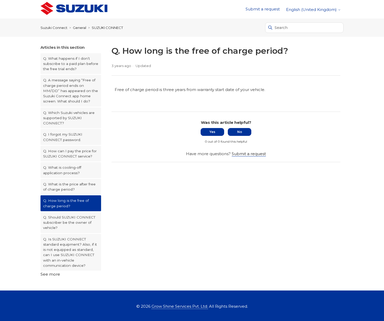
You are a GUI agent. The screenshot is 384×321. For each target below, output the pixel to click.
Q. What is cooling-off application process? (62, 170)
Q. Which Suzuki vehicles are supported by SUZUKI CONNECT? (69, 118)
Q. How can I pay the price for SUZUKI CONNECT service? (70, 153)
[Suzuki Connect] (73, 9)
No (239, 132)
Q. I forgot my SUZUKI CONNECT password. (62, 137)
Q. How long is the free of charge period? (66, 203)
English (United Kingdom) (312, 9)
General (79, 28)
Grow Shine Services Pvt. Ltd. (180, 306)
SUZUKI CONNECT (107, 28)
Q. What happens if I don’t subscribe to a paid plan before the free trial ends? (70, 63)
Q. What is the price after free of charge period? (69, 186)
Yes (212, 132)
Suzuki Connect (53, 28)
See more (50, 274)
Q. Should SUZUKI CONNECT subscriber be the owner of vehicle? (69, 222)
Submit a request (263, 9)
